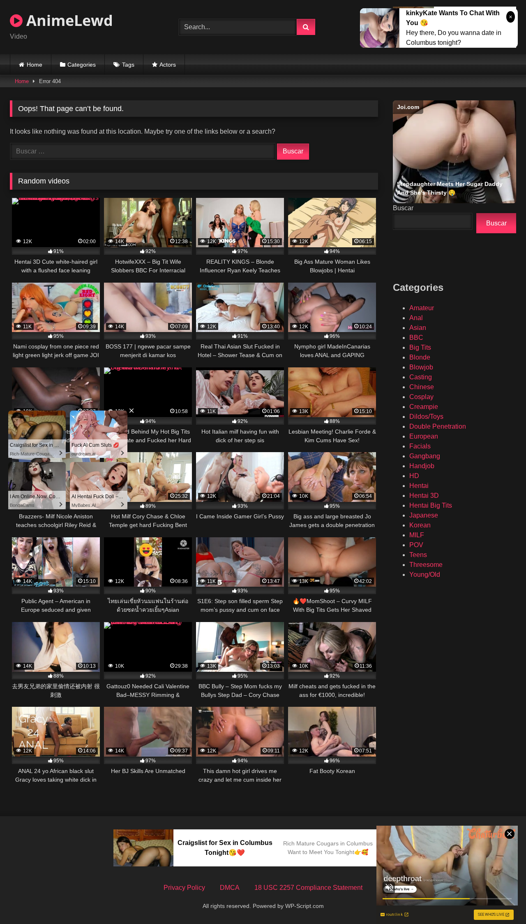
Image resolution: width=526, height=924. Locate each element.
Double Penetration (437, 426)
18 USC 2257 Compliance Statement (308, 887)
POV (416, 544)
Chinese (421, 386)
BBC (416, 337)
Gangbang (424, 456)
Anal (416, 317)
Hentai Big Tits (430, 505)
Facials (420, 446)
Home (34, 64)
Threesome (426, 564)
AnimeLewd (68, 20)
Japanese (423, 515)
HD (414, 475)
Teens (418, 554)
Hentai (419, 485)
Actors (167, 64)
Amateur (421, 307)
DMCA (230, 887)
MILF (416, 535)
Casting (420, 377)
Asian (417, 327)
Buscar (403, 207)
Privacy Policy (184, 887)
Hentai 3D (424, 495)
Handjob (421, 465)
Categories (81, 64)
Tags (128, 64)
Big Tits (420, 347)
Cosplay (421, 396)
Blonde (419, 357)
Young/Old (424, 574)
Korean (420, 525)
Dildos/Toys (426, 416)
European (423, 436)
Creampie (423, 406)
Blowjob (421, 367)
